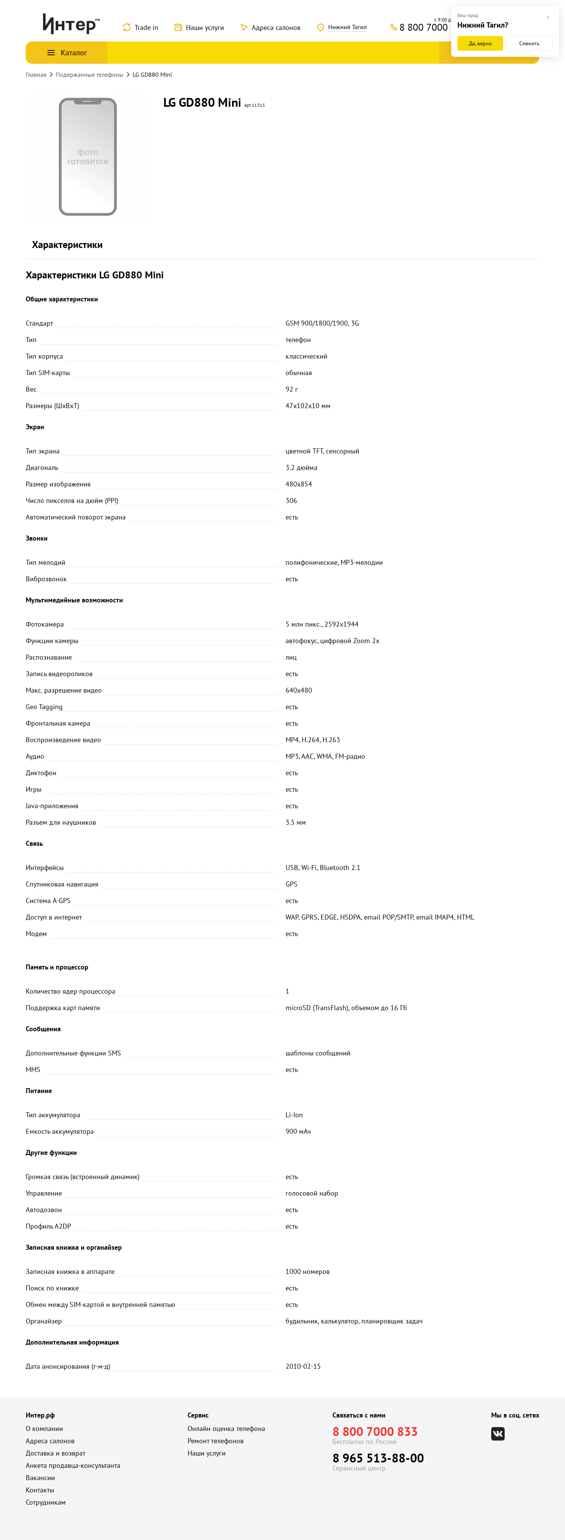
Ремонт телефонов (216, 1440)
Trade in (146, 27)
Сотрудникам (46, 1502)
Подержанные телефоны (89, 74)
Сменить (529, 43)
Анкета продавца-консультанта (73, 1465)
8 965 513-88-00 (378, 1458)
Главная (36, 74)
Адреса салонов (276, 27)
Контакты (40, 1489)
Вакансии (40, 1477)
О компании (44, 1428)
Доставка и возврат (55, 1453)
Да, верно (480, 43)
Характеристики (67, 244)
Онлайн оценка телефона (226, 1428)
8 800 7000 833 (375, 1431)
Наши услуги (205, 27)
